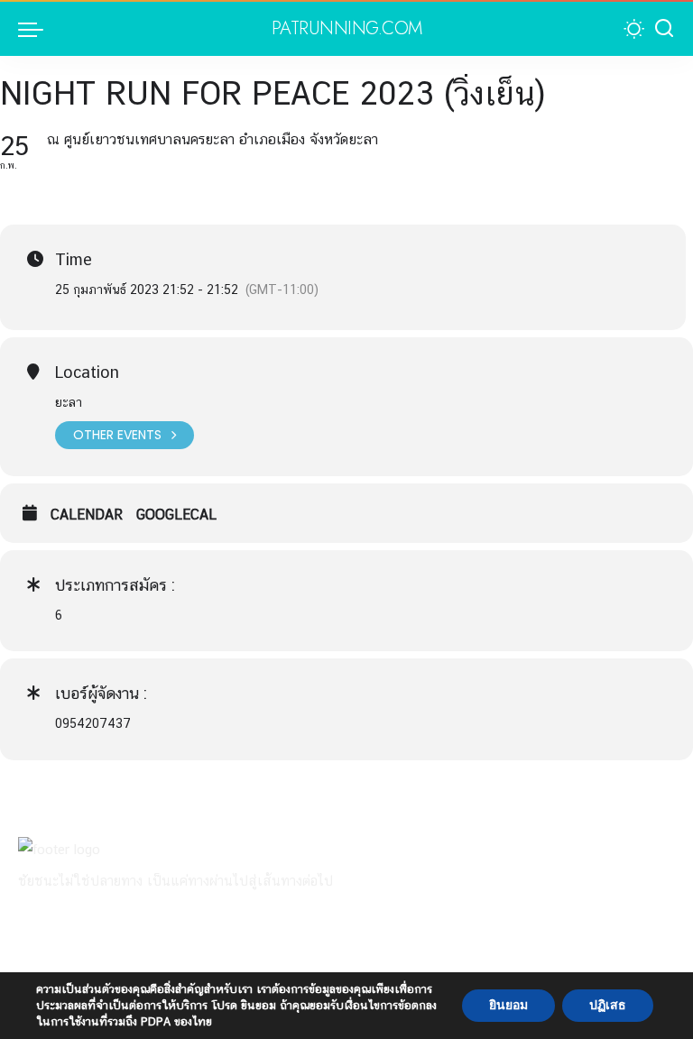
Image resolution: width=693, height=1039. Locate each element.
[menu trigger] (35, 29)
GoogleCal (176, 514)
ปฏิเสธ (607, 1005)
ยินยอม (508, 1005)
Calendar (87, 514)
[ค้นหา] (664, 29)
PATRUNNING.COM (347, 29)
